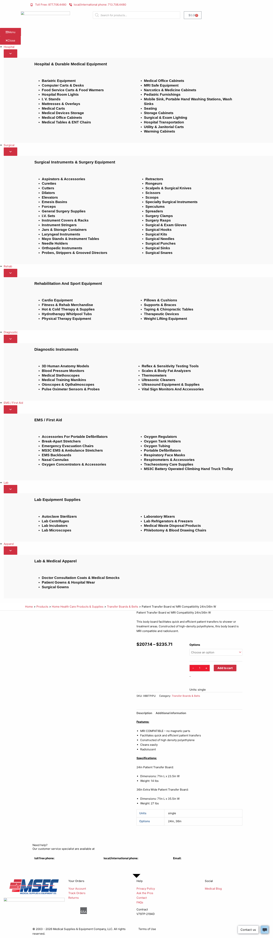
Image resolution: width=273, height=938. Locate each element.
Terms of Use (147, 929)
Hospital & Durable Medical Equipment (70, 64)
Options (194, 644)
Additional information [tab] (171, 713)
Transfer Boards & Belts (186, 695)
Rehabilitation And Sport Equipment (68, 283)
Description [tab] (144, 713)
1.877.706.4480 (44, 863)
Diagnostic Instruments (56, 349)
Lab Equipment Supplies (57, 499)
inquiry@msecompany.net (190, 863)
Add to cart (225, 668)
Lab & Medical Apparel (55, 561)
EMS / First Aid (48, 420)
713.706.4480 (113, 863)
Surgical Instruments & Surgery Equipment (74, 162)
